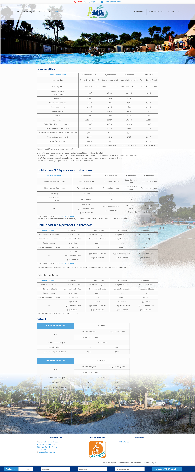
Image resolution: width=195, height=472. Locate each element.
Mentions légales (109, 463)
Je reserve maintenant (57, 75)
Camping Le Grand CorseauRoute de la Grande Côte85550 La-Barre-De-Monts (48, 444)
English (153, 463)
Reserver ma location (55, 176)
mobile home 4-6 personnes (65, 216)
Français (146, 463)
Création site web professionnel (129, 463)
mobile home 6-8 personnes (65, 263)
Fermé (79, 2)
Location (26, 469)
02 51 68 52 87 (92, 2)
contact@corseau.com (112, 2)
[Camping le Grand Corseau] (97, 12)
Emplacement (11, 469)
